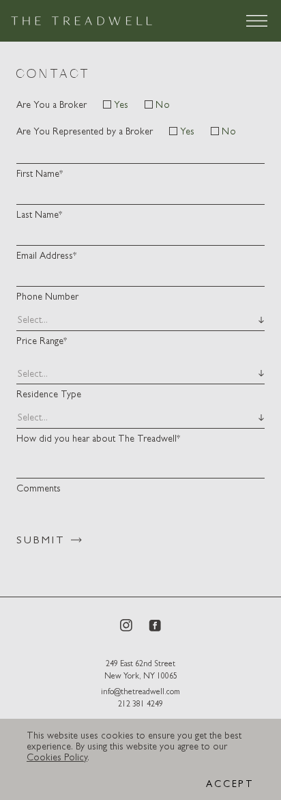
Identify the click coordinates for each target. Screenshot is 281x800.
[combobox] (17, 320)
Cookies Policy (57, 757)
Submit (40, 539)
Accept (230, 783)
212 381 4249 (140, 704)
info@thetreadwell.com (140, 691)
